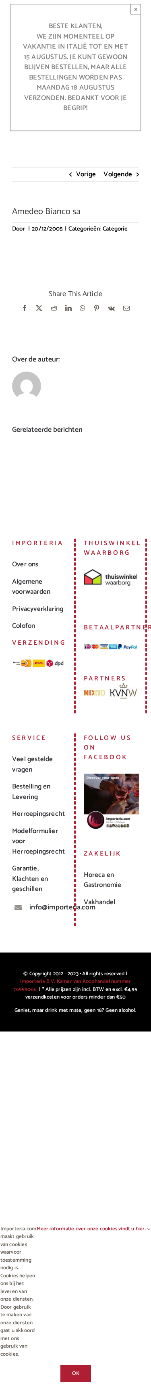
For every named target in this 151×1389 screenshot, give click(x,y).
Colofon (23, 625)
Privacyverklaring (37, 609)
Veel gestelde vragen (32, 764)
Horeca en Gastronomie (103, 880)
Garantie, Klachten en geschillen (30, 879)
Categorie (115, 229)
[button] (18, 475)
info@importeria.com (47, 907)
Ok (75, 1373)
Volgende (117, 174)
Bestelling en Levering (31, 792)
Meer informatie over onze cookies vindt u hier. (92, 1229)
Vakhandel (100, 902)
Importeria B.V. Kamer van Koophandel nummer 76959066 (72, 985)
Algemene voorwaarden (31, 587)
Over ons (25, 564)
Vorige (86, 174)
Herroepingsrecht (38, 813)
